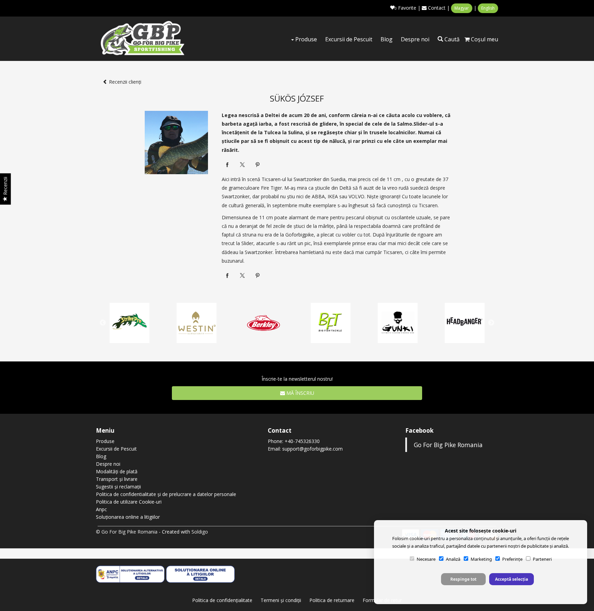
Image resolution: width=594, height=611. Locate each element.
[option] (330, 323)
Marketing (481, 559)
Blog (387, 39)
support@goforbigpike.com (312, 448)
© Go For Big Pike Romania (126, 531)
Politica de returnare (331, 600)
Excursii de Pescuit (348, 39)
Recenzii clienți (125, 81)
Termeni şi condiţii (281, 600)
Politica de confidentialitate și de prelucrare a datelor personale (166, 494)
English (488, 8)
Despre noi (415, 39)
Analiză (453, 559)
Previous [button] (102, 322)
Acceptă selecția (511, 579)
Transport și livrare (117, 479)
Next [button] (491, 322)
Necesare (426, 559)
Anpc (101, 509)
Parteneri (542, 559)
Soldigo (199, 531)
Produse (305, 39)
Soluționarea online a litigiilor (128, 517)
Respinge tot (463, 579)
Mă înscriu (299, 393)
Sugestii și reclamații (118, 486)
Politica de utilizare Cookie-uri (129, 501)
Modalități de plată (117, 471)
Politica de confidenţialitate (222, 600)
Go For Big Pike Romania (448, 445)
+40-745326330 (302, 441)
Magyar (461, 8)
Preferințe (512, 559)
